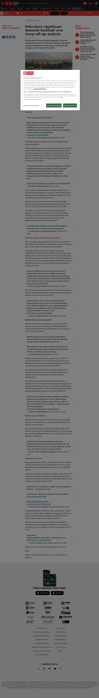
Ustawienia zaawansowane (31, 105)
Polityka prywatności (40, 89)
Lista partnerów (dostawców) (32, 99)
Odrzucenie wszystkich (54, 105)
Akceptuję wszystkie (70, 105)
